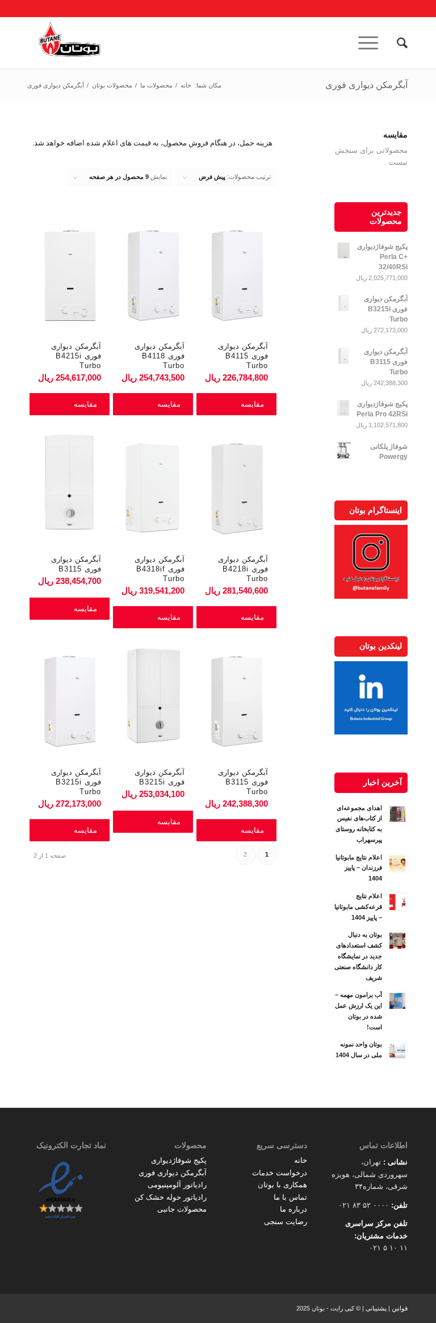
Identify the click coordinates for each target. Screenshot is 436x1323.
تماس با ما (290, 1197)
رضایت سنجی (285, 1221)
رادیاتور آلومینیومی (177, 1184)
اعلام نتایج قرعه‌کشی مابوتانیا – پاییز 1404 (358, 906)
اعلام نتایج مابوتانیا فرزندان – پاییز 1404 (359, 868)
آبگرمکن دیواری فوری (366, 85)
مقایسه (252, 404)
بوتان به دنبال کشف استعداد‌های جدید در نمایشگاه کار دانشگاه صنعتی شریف (358, 955)
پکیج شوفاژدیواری (179, 1160)
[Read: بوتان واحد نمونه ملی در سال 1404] (397, 1050)
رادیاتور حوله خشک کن (171, 1197)
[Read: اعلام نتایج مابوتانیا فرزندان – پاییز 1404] (397, 863)
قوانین (400, 1308)
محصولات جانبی (182, 1209)
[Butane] (69, 43)
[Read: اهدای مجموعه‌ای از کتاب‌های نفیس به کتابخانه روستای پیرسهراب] (397, 814)
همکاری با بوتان (282, 1184)
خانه (300, 1160)
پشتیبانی (376, 1308)
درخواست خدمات (279, 1172)
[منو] (371, 43)
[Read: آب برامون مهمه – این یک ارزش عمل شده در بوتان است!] (397, 1001)
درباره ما (293, 1209)
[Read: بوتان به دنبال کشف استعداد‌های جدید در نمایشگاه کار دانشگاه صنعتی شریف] (397, 940)
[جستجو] (396, 43)
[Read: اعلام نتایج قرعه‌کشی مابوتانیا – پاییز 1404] (397, 902)
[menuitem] (396, 43)
